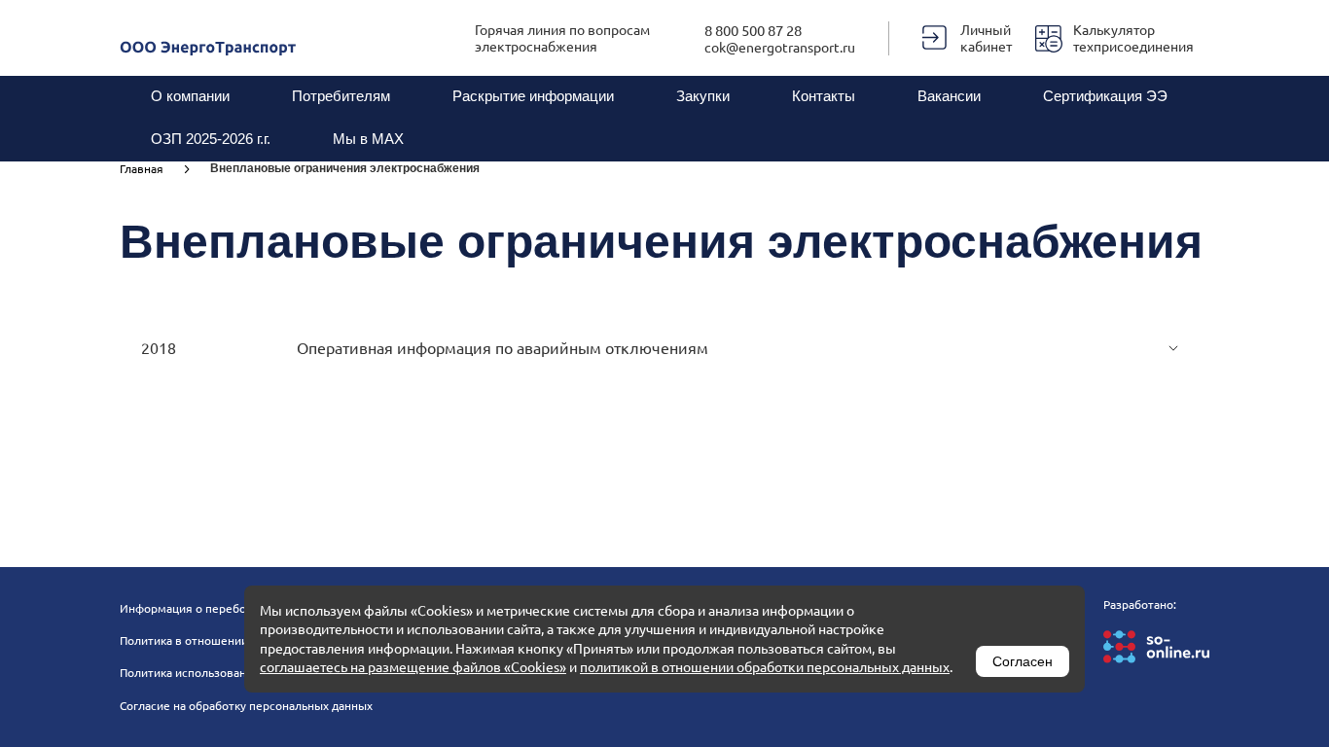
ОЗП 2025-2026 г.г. (210, 138)
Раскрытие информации (533, 96)
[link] (165, 168)
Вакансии (949, 96)
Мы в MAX (368, 138)
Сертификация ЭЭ (1105, 96)
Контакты (823, 96)
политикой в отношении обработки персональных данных (765, 666)
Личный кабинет (986, 37)
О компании (190, 96)
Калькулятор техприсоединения (1133, 37)
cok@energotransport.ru (779, 47)
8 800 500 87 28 (753, 30)
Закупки (703, 96)
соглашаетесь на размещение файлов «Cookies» (413, 666)
